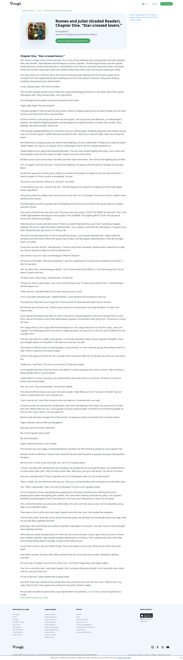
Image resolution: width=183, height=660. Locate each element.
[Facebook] (157, 647)
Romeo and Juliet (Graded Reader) (58, 10)
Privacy (146, 655)
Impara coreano (50, 635)
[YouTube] (167, 647)
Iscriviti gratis (166, 4)
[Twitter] (162, 647)
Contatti (15, 619)
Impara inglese (28, 10)
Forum (78, 614)
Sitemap (153, 655)
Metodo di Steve (18, 622)
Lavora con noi (81, 622)
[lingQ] (15, 3)
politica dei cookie (124, 658)
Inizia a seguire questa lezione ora (73, 41)
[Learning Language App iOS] (146, 615)
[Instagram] (152, 647)
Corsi (39, 10)
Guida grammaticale (83, 632)
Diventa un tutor (82, 619)
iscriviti (91, 591)
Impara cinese (50, 632)
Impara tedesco (50, 622)
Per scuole (16, 625)
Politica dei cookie (164, 655)
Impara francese (50, 619)
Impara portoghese (51, 627)
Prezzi (15, 617)
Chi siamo (16, 614)
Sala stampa (80, 630)
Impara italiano (50, 625)
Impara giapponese (52, 630)
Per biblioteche (18, 630)
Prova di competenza (83, 625)
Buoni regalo (17, 635)
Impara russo (49, 637)
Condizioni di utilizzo (135, 655)
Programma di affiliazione (85, 627)
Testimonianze (18, 632)
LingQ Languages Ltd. (30, 655)
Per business (17, 627)
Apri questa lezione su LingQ (34, 597)
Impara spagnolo (51, 617)
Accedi (154, 4)
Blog (78, 617)
